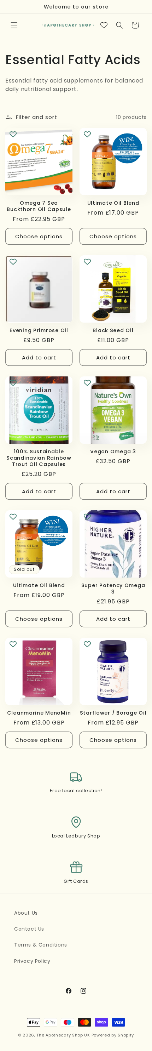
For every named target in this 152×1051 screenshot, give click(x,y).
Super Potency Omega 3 (113, 588)
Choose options (39, 236)
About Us (26, 912)
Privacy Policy (32, 961)
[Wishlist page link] (103, 25)
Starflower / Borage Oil (113, 713)
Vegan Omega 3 (113, 451)
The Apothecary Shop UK (63, 1035)
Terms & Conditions (40, 944)
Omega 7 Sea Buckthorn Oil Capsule (39, 206)
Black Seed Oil (113, 330)
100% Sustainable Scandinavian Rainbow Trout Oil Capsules (38, 457)
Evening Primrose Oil (39, 330)
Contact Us (29, 928)
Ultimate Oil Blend (113, 203)
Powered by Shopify (113, 1035)
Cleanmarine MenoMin (39, 713)
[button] (14, 25)
